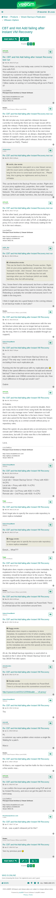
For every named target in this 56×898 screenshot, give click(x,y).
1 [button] (31, 44)
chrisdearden (7, 666)
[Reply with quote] (50, 52)
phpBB (21, 892)
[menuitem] (51, 12)
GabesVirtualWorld (9, 341)
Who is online (9, 875)
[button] (28, 43)
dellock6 (5, 51)
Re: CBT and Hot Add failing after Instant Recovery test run (27, 58)
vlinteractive (7, 149)
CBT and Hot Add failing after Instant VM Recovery (23, 30)
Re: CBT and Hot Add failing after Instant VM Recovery (26, 317)
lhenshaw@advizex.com (10, 815)
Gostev (5, 107)
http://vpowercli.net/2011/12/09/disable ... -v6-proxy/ (24, 692)
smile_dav (6, 247)
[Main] (28, 4)
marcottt (5, 722)
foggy (4, 501)
